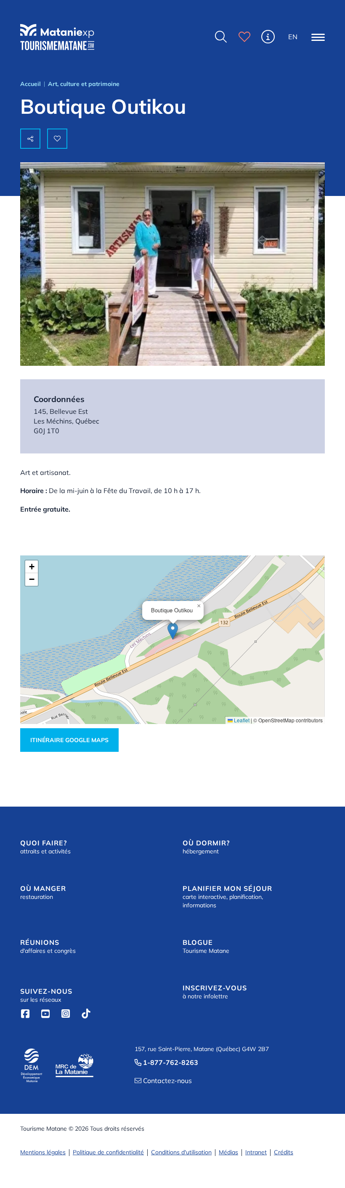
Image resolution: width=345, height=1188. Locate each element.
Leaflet (241, 720)
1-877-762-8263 (166, 1062)
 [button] (221, 37)
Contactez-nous (163, 1080)
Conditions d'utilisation (181, 1152)
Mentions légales (43, 1152)
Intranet (256, 1152)
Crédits (283, 1152)
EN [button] (293, 36)
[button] (318, 37)
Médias (228, 1152)
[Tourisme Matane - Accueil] (57, 37)
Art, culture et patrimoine (83, 84)
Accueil (30, 84)
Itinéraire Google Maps (69, 740)
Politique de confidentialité (108, 1152)
